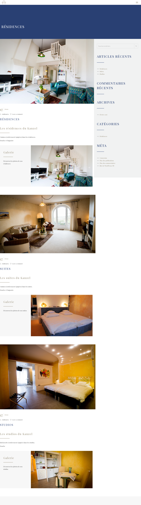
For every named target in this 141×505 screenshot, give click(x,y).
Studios (6, 420)
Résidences (9, 120)
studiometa (5, 115)
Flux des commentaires (107, 164)
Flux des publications (107, 162)
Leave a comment (17, 115)
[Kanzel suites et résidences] (11, 2)
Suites (5, 269)
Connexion (103, 159)
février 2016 (103, 116)
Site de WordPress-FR (107, 167)
